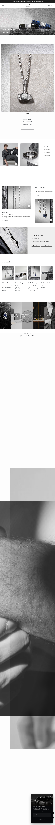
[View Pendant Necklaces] (44, 211)
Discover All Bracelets (48, 158)
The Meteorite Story (36, 245)
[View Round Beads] (9, 154)
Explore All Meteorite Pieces (46, 245)
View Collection (5, 220)
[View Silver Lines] (16, 197)
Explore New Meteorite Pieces (27, 129)
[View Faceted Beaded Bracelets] (29, 154)
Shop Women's (31, 292)
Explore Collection (6, 32)
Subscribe (42, 819)
